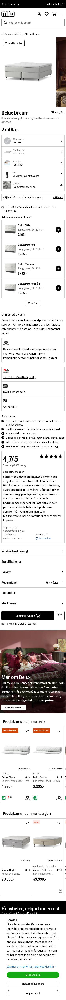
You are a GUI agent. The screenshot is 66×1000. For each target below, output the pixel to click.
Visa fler (33, 303)
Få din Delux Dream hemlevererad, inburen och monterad (31, 208)
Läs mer (52, 358)
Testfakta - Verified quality (19, 377)
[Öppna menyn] (61, 14)
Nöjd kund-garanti (14, 392)
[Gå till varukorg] (54, 14)
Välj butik (58, 197)
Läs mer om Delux (14, 707)
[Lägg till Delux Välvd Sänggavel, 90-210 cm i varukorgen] (58, 230)
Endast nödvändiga (33, 983)
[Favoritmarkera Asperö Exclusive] (59, 823)
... (2, 34)
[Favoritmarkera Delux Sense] (59, 731)
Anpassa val (33, 993)
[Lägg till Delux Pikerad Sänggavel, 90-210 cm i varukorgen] (58, 249)
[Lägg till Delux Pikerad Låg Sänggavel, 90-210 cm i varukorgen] (58, 288)
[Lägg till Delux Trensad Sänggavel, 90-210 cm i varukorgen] (58, 268)
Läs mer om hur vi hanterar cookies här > (31, 966)
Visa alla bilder (13, 43)
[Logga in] (39, 14)
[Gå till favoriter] (46, 14)
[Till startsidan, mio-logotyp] (8, 14)
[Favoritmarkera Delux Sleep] (27, 731)
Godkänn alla (32, 974)
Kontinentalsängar (14, 34)
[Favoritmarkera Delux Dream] (60, 615)
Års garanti (10, 406)
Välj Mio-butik (54, 4)
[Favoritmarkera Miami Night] (27, 823)
